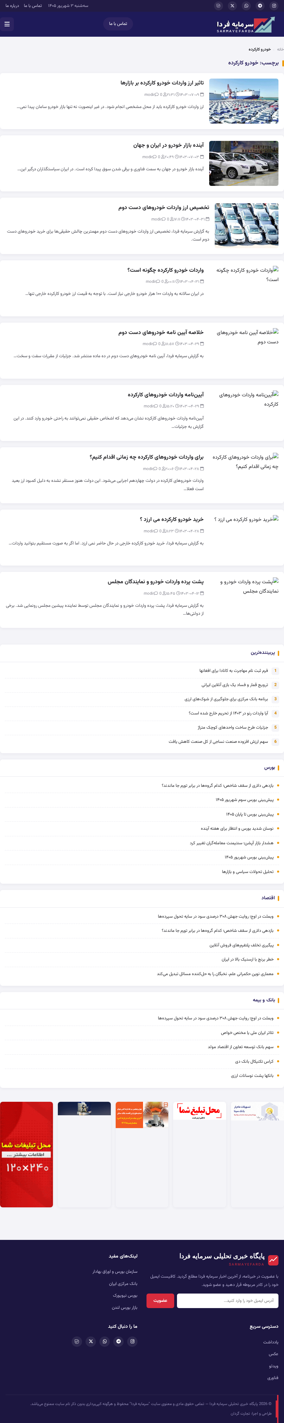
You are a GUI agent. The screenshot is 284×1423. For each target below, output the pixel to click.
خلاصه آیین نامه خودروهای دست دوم (161, 332)
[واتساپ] (246, 5)
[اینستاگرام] (273, 5)
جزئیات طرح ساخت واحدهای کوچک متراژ (233, 727)
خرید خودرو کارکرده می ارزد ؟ (172, 519)
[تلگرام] (260, 5)
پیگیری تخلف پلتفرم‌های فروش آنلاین (242, 945)
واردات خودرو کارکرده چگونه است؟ (165, 270)
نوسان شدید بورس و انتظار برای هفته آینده (237, 828)
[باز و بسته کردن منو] (7, 24)
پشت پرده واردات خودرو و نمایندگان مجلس (156, 582)
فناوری (272, 1378)
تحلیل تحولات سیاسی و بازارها (248, 871)
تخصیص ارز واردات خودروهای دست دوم (163, 208)
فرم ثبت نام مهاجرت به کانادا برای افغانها (233, 670)
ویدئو (273, 1366)
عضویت (160, 1300)
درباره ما (12, 5)
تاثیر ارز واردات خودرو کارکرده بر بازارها (162, 83)
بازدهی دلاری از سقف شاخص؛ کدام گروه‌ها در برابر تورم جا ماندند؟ (218, 785)
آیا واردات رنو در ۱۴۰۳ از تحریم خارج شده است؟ (228, 713)
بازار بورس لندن (124, 1307)
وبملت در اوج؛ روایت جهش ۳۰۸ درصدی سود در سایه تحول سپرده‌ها (216, 916)
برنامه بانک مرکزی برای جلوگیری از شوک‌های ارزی (226, 699)
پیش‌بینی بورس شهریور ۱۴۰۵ (249, 857)
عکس (273, 1354)
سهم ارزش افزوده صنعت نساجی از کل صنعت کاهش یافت (218, 741)
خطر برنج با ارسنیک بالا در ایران (248, 959)
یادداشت (270, 1342)
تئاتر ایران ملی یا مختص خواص (247, 1032)
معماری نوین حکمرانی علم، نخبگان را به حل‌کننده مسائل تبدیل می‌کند (215, 974)
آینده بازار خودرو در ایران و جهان (168, 145)
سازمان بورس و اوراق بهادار (114, 1271)
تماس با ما (33, 5)
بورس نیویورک (125, 1295)
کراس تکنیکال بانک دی (254, 1061)
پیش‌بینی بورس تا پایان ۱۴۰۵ (250, 814)
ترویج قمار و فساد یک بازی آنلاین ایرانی (235, 685)
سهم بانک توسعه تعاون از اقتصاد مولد (240, 1047)
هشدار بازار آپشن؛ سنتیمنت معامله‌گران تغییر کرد (232, 843)
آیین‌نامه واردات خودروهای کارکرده (166, 395)
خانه (280, 49)
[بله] (218, 5)
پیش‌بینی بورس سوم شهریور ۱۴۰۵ (245, 799)
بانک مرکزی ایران (123, 1283)
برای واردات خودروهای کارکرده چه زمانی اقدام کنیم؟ (147, 457)
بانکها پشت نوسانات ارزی (252, 1075)
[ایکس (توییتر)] (232, 5)
